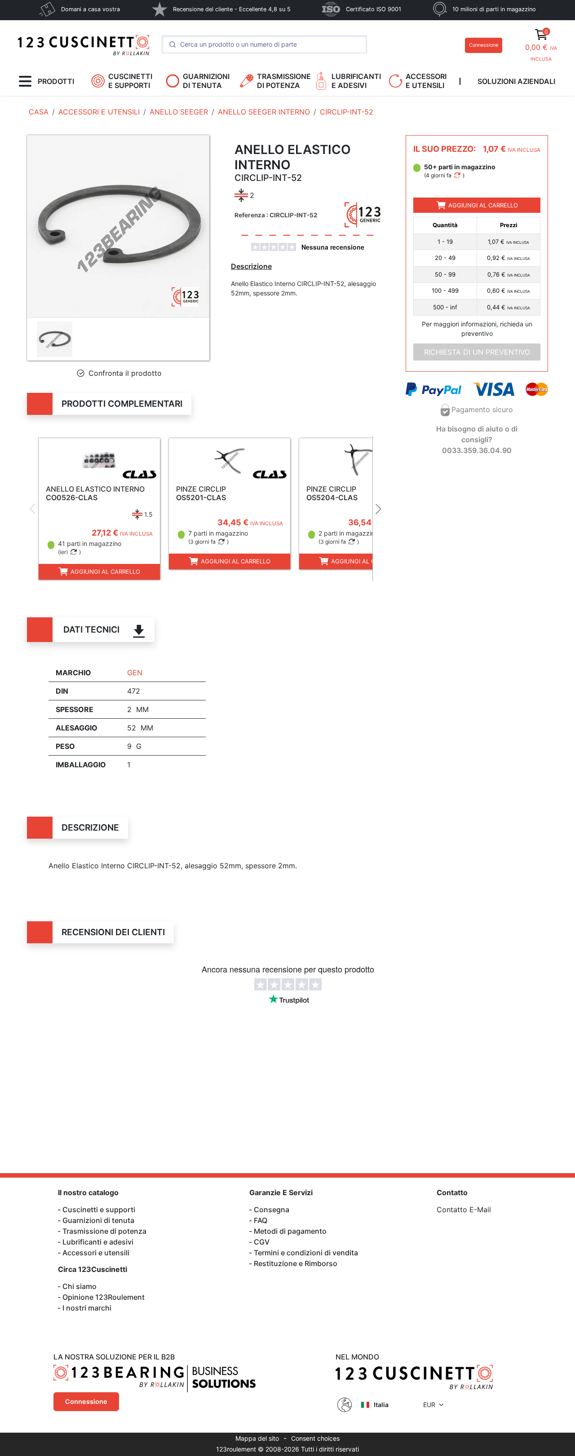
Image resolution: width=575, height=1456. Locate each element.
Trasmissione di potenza (104, 1231)
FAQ (260, 1220)
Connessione (483, 45)
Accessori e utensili (95, 1252)
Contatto (452, 1192)
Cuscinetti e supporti (98, 1209)
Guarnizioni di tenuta (98, 1220)
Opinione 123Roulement (103, 1297)
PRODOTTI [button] (56, 81)
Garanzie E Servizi (281, 1192)
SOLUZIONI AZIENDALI (516, 81)
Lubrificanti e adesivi (97, 1241)
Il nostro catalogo (88, 1192)
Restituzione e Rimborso (295, 1263)
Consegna (271, 1209)
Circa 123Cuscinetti (92, 1269)
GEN (134, 672)
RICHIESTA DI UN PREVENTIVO (477, 352)
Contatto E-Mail (464, 1209)
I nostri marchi (86, 1307)
